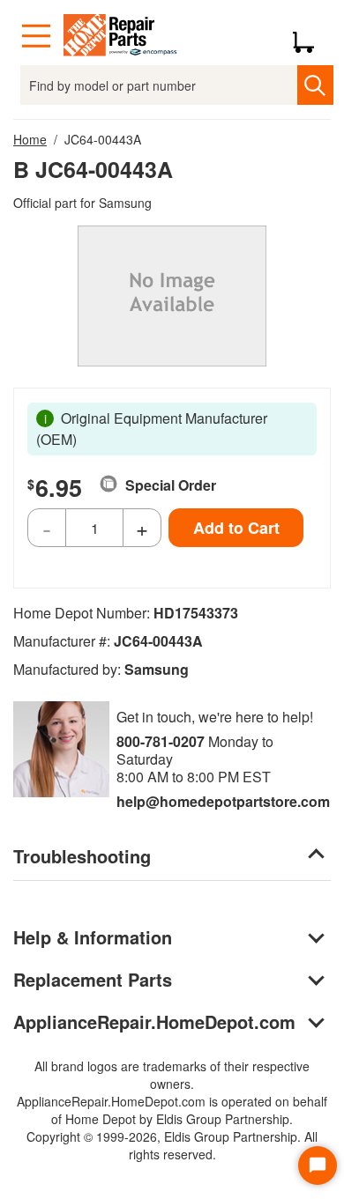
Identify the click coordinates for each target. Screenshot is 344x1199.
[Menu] (36, 36)
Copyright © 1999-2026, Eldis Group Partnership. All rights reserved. (172, 1145)
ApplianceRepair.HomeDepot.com (154, 1021)
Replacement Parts (92, 979)
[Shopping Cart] (310, 36)
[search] (315, 85)
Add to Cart (236, 527)
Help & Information (92, 937)
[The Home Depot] (121, 36)
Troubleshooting (82, 856)
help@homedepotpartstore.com (223, 801)
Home (30, 139)
